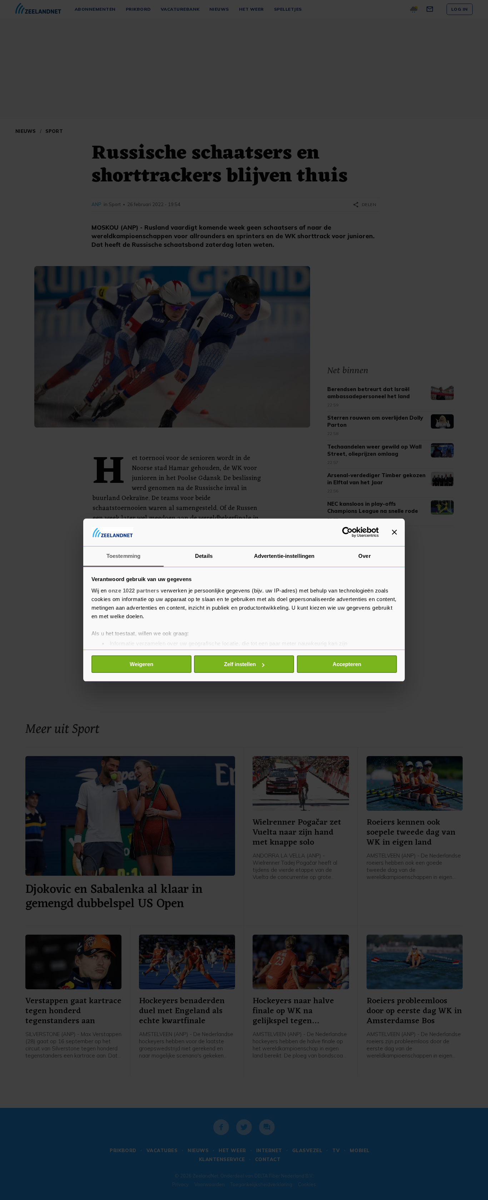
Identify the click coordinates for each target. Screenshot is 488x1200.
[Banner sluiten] (394, 532)
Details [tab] (204, 556)
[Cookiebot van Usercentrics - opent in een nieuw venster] (347, 532)
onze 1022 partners (133, 591)
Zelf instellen (240, 664)
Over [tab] (364, 556)
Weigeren (141, 664)
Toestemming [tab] (123, 556)
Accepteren (347, 664)
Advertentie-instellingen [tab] (284, 556)
